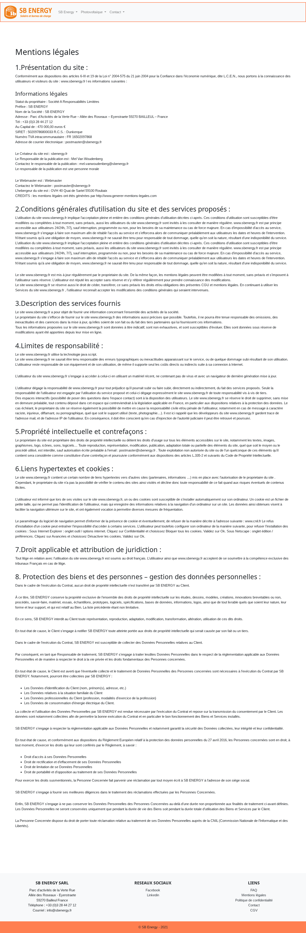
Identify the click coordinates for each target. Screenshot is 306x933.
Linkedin (153, 895)
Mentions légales (253, 895)
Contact (254, 905)
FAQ (253, 890)
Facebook (153, 890)
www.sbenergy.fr (73, 81)
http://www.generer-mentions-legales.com (126, 196)
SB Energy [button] (66, 12)
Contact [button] (116, 12)
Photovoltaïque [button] (92, 12)
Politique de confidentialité (254, 900)
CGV (254, 910)
